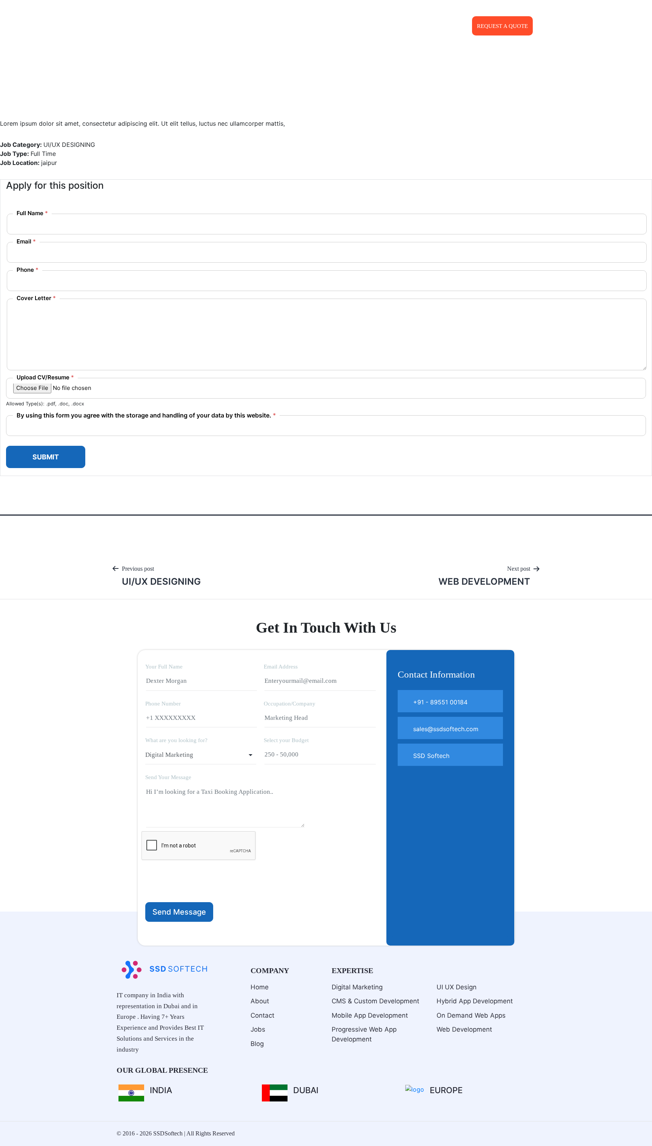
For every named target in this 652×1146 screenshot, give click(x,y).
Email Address (281, 667)
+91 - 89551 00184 (439, 702)
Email (26, 241)
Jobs (258, 1029)
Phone (27, 269)
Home (260, 987)
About (275, 26)
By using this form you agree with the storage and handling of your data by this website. (146, 415)
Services (305, 26)
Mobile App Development (370, 1015)
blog (257, 1043)
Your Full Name (164, 667)
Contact (448, 26)
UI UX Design (457, 987)
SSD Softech (430, 755)
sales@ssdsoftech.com (441, 11)
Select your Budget (286, 740)
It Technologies (364, 26)
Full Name (32, 213)
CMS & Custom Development (375, 1001)
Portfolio (412, 26)
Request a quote (502, 26)
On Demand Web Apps (471, 1015)
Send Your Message (168, 777)
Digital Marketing (357, 987)
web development (464, 1029)
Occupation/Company (289, 704)
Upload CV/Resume (45, 377)
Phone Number (163, 704)
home (249, 26)
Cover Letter (36, 298)
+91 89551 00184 (509, 11)
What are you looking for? (176, 740)
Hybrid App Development (475, 1001)
